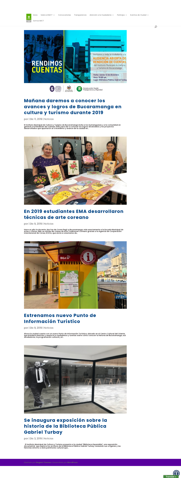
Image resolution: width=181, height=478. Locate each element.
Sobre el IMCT (46, 15)
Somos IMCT (38, 21)
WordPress (72, 462)
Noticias (49, 119)
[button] (176, 473)
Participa (121, 15)
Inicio (35, 15)
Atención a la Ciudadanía (100, 15)
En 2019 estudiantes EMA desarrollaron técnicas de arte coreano (74, 214)
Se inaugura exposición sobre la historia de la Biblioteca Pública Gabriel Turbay (65, 426)
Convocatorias (64, 15)
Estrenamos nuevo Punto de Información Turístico (60, 318)
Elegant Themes (43, 462)
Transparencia (80, 15)
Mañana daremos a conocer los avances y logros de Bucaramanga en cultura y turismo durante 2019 (73, 106)
